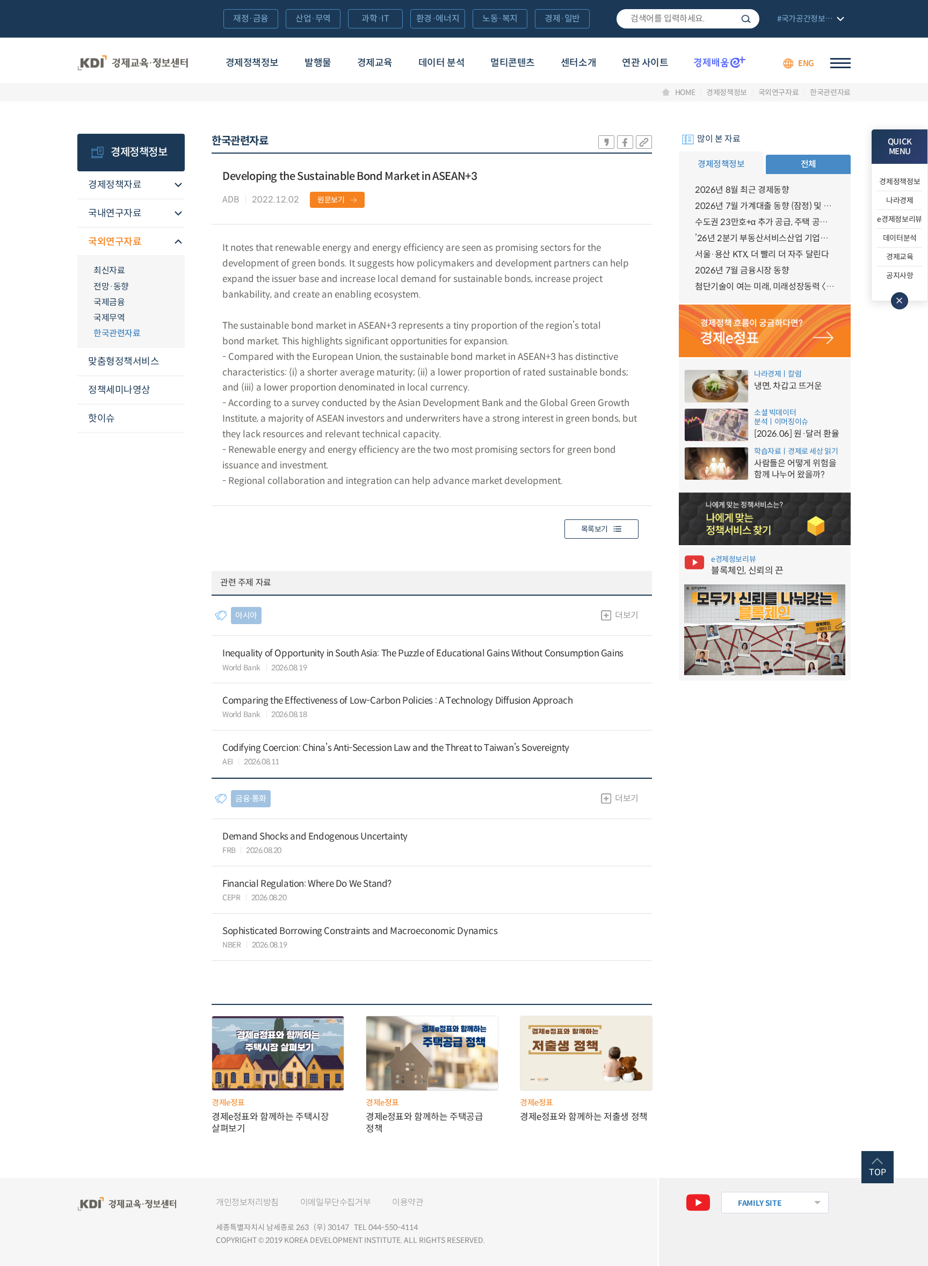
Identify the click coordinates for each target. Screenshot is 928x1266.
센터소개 (578, 63)
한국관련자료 (830, 92)
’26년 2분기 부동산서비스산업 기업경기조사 (765, 238)
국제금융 (109, 302)
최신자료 (109, 270)
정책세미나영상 (119, 390)
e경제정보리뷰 (899, 219)
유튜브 (698, 1202)
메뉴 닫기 (899, 300)
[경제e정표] (765, 331)
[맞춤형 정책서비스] (765, 519)
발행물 (318, 63)
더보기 (627, 615)
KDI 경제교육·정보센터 (132, 63)
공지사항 (900, 275)
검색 (746, 18)
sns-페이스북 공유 (625, 142)
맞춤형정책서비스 (123, 361)
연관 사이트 (645, 63)
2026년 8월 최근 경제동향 (742, 190)
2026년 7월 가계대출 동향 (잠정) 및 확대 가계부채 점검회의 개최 (765, 206)
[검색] (688, 18)
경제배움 (719, 62)
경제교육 (375, 63)
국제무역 (109, 317)
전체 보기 (809, 20)
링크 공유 (644, 142)
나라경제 (900, 200)
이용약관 (407, 1202)
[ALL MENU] (840, 63)
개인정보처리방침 (247, 1202)
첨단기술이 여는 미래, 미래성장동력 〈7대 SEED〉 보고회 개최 (765, 286)
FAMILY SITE (759, 1203)
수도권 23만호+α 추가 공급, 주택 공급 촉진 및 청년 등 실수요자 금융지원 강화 (765, 222)
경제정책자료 (114, 185)
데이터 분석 (441, 63)
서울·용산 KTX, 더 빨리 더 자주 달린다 (762, 254)
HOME (685, 92)
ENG (806, 63)
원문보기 (331, 200)
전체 (808, 164)
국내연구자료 (114, 213)
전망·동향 (111, 286)
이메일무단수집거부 (335, 1202)
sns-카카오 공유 (606, 142)
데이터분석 (900, 238)
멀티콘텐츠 (512, 63)
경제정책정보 (252, 63)
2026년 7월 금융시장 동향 (742, 270)
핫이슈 (101, 418)
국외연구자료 (778, 92)
